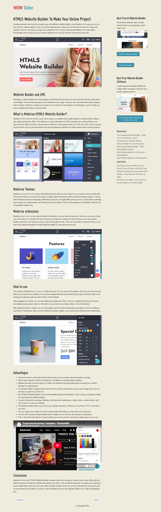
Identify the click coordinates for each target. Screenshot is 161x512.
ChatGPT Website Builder (128, 54)
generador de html (27, 194)
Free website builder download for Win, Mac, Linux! (130, 119)
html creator (36, 291)
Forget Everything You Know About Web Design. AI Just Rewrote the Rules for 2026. (132, 174)
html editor (85, 124)
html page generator (90, 24)
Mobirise (23, 30)
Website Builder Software (130, 79)
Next (97, 500)
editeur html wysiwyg (28, 216)
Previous (19, 500)
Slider (23, 8)
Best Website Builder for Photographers (132, 158)
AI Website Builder (136, 18)
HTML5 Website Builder (29, 119)
